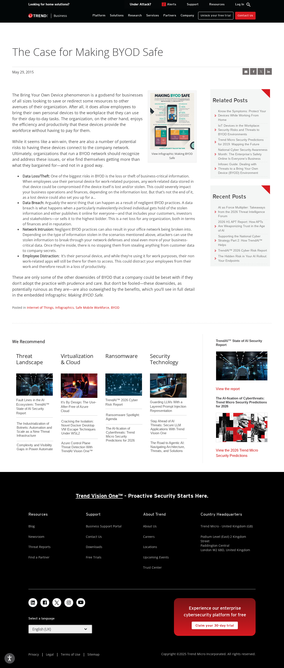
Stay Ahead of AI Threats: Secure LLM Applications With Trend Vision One (167, 427)
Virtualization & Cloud (77, 359)
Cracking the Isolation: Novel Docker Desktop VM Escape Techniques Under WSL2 (78, 427)
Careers (149, 536)
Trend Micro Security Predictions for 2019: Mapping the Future (239, 142)
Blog (31, 526)
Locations (150, 547)
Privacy (33, 654)
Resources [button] (217, 4)
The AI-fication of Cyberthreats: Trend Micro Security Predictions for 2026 (120, 434)
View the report (228, 388)
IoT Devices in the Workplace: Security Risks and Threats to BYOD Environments (237, 130)
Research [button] (135, 15)
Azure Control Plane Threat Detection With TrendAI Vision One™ (77, 447)
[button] (60, 629)
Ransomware (121, 356)
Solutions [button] (117, 15)
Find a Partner (38, 557)
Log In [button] (239, 4)
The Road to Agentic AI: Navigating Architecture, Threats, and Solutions (167, 447)
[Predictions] (242, 426)
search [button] (248, 4)
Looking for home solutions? (48, 4)
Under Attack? (140, 4)
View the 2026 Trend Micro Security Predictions (237, 452)
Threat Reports (39, 547)
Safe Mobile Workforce (92, 307)
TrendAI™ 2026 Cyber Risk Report (242, 250)
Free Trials (93, 557)
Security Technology (164, 359)
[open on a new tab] (56, 602)
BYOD (115, 307)
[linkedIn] (268, 71)
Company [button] (187, 15)
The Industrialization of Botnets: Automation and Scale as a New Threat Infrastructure (34, 429)
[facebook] (253, 71)
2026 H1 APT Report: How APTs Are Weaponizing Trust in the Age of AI (240, 226)
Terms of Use (70, 654)
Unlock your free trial (214, 14)
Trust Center (152, 567)
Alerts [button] (169, 4)
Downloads (94, 547)
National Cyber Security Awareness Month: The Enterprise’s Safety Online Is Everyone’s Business (241, 154)
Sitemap (93, 654)
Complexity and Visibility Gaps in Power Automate (35, 447)
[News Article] (246, 71)
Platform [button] (99, 15)
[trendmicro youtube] (80, 602)
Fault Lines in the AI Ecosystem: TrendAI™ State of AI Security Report (32, 399)
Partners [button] (169, 15)
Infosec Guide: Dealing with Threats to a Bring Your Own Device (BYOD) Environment (236, 168)
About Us (150, 526)
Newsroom (36, 536)
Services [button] (152, 15)
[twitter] (261, 71)
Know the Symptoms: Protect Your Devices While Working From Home (240, 115)
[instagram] (68, 602)
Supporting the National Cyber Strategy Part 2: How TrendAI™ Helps (238, 240)
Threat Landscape (29, 359)
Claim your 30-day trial (213, 624)
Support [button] (193, 4)
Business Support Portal (104, 526)
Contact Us (245, 15)
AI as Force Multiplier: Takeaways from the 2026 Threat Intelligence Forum (240, 211)
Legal (50, 654)
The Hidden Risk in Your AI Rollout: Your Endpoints (241, 258)
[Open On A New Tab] (172, 122)
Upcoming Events (156, 557)
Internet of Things (40, 307)
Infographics (64, 307)
